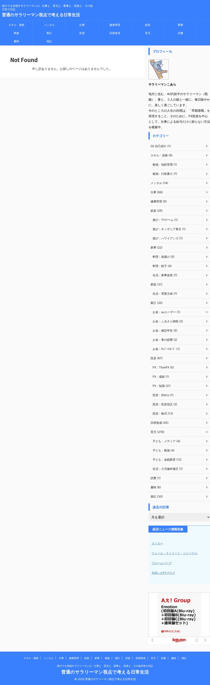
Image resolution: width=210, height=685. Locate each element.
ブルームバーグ (162, 563)
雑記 (49, 41)
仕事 (82, 24)
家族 (16, 33)
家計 (49, 33)
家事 (180, 24)
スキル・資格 (16, 24)
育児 (147, 33)
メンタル (49, 24)
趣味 (16, 41)
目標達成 (115, 33)
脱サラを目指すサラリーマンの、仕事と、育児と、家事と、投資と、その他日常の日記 (105, 665)
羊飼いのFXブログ (163, 573)
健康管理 (115, 24)
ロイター (157, 543)
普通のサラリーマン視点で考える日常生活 (41, 14)
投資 (82, 33)
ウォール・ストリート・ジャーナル (174, 553)
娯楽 (147, 24)
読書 (180, 33)
